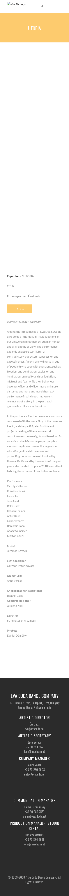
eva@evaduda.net (35, 729)
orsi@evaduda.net (34, 844)
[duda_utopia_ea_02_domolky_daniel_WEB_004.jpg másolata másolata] (34, 56)
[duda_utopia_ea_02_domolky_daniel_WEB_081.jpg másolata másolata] (34, 198)
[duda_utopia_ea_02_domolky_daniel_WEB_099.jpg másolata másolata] (34, 235)
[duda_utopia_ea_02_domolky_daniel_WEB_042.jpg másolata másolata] (34, 148)
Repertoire (14, 276)
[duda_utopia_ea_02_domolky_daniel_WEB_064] (34, 183)
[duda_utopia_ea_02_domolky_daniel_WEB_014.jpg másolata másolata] (34, 93)
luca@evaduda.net (34, 751)
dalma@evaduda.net (34, 816)
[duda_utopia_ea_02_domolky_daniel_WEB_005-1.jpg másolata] (34, 74)
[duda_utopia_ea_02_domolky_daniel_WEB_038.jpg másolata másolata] (34, 130)
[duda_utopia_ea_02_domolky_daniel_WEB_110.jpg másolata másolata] (34, 254)
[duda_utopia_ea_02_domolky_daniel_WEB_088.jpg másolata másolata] (34, 217)
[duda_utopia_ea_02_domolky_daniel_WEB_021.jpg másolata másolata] (34, 111)
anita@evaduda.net (34, 774)
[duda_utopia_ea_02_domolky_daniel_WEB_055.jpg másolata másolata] (34, 167)
